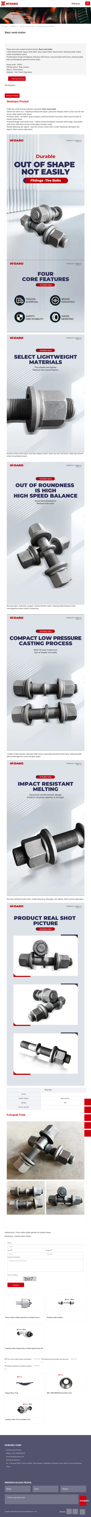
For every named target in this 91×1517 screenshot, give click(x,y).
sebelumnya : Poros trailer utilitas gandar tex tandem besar (28, 1232)
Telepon (48, 1250)
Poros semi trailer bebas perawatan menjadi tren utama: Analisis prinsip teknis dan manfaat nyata (20, 1359)
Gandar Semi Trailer (27, 26)
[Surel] (87, 1117)
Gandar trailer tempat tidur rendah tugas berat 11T (24, 1348)
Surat (9, 1250)
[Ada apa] (87, 1102)
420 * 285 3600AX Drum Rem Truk (59, 1393)
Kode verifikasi (12, 1275)
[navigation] (87, 3)
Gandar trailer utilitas (55, 1317)
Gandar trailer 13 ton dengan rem (17, 1419)
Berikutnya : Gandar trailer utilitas (18, 1236)
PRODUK (13, 26)
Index (82, 1511)
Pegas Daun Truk (11, 1393)
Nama (9, 1243)
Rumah (5, 26)
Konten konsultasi (13, 1257)
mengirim (16, 1285)
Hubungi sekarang (17, 79)
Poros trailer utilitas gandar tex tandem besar (22, 1317)
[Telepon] (87, 1109)
